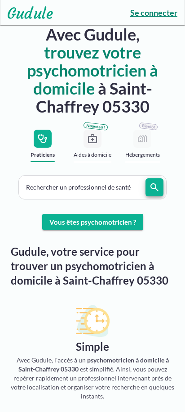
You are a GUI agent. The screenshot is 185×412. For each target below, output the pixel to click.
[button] (92, 187)
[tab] (43, 149)
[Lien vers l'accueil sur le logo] (26, 12)
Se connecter (153, 13)
